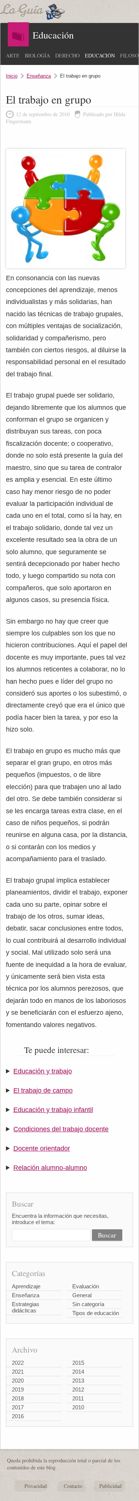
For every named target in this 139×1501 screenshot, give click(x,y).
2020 (18, 1380)
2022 (18, 1363)
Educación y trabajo (42, 1071)
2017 (18, 1407)
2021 (18, 1371)
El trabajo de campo (43, 1090)
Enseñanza (39, 76)
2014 (78, 1371)
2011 (78, 1398)
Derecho (67, 55)
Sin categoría (88, 1304)
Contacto (73, 1485)
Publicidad (110, 1485)
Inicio (11, 76)
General (82, 1295)
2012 (78, 1389)
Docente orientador (41, 1148)
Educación (100, 55)
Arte (13, 55)
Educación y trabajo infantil (53, 1110)
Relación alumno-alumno (50, 1167)
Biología (37, 55)
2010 (78, 1407)
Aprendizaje (26, 1286)
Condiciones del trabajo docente (61, 1129)
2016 (18, 1416)
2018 (18, 1398)
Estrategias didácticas (25, 1307)
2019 (18, 1389)
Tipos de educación (95, 1313)
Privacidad (35, 1485)
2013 (78, 1380)
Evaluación (85, 1286)
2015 (78, 1363)
